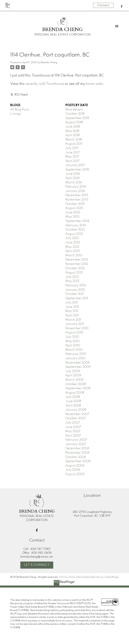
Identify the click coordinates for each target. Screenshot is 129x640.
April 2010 (72, 345)
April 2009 (73, 375)
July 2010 (72, 336)
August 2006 (74, 465)
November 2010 (77, 328)
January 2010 (75, 358)
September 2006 (78, 461)
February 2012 (75, 285)
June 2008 (73, 401)
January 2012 (75, 289)
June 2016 (72, 173)
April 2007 (73, 435)
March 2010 (73, 349)
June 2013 (72, 242)
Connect (103, 5)
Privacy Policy (68, 577)
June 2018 (72, 126)
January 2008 (75, 409)
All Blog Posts (19, 109)
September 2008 (77, 388)
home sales (94, 84)
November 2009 (77, 362)
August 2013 (74, 234)
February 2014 (75, 225)
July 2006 (72, 469)
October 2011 (74, 294)
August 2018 (74, 122)
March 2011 (73, 319)
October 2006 (75, 457)
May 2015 (72, 216)
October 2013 (75, 229)
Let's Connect (37, 565)
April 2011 (72, 315)
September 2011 (76, 298)
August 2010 (74, 332)
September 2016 (77, 169)
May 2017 (72, 156)
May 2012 (72, 281)
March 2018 (73, 139)
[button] (121, 6)
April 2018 (72, 135)
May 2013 (72, 246)
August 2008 (74, 392)
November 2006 (77, 452)
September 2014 (77, 221)
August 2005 (74, 474)
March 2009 (74, 379)
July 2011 (71, 302)
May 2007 (72, 431)
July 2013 (72, 238)
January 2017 (75, 165)
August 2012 (74, 272)
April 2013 (72, 251)
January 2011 (74, 324)
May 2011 (71, 311)
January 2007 (75, 444)
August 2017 (74, 143)
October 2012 (75, 268)
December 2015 (76, 195)
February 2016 (75, 186)
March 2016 (73, 182)
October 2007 (75, 418)
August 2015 (74, 208)
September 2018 (77, 118)
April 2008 (73, 405)
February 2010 (75, 354)
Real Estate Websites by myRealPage (98, 577)
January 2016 (75, 191)
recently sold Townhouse (44, 84)
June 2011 (72, 306)
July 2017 (72, 148)
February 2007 (76, 439)
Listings (15, 113)
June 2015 (72, 212)
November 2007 (77, 414)
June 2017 (72, 152)
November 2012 (76, 264)
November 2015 (76, 199)
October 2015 (75, 204)
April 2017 (72, 161)
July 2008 (72, 396)
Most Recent (74, 109)
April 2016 (72, 178)
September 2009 (78, 366)
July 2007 (72, 422)
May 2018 (72, 131)
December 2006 (77, 448)
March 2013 (73, 255)
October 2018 (74, 113)
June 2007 (73, 427)
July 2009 (72, 371)
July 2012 (72, 276)
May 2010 (72, 341)
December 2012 (76, 259)
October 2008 (75, 384)
